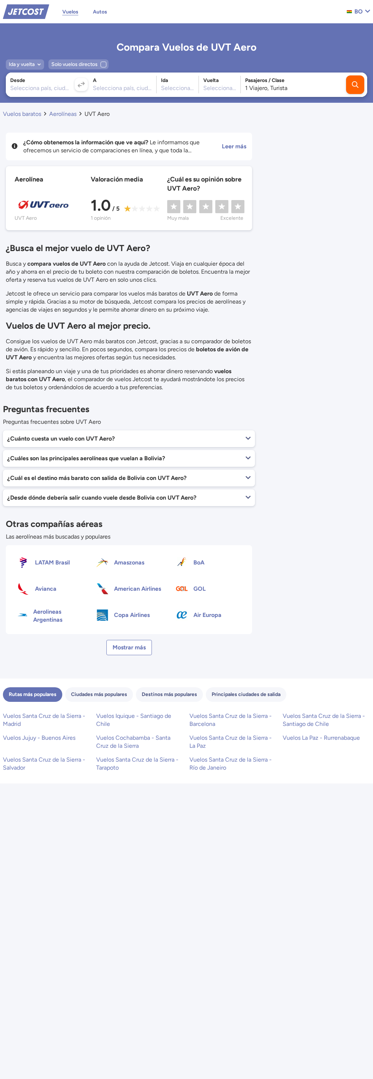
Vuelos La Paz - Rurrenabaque (321, 737)
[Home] (26, 11)
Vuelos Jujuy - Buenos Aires (39, 737)
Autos (100, 12)
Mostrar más (129, 647)
